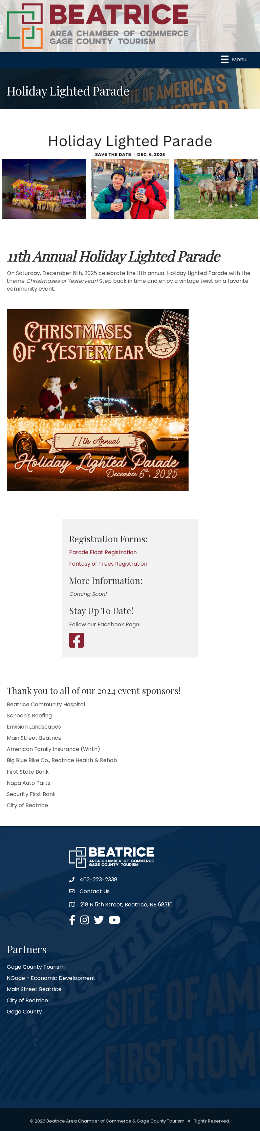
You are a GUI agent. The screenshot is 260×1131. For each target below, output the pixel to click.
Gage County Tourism (36, 967)
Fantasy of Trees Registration (108, 564)
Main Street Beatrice (34, 989)
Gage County (24, 1011)
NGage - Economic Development (51, 978)
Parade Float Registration (103, 552)
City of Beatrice (27, 1000)
